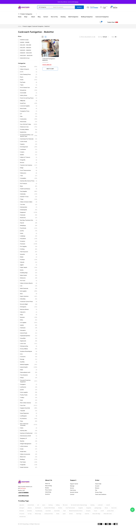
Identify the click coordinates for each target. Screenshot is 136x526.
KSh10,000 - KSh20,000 (26, 55)
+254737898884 (23, 492)
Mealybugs (28, 225)
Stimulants (28, 330)
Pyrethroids (28, 228)
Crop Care (28, 405)
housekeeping (38, 510)
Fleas (28, 421)
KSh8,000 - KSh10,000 (26, 53)
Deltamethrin (28, 207)
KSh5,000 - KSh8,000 (25, 50)
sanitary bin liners (48, 513)
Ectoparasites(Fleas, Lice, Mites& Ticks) (28, 135)
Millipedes (28, 100)
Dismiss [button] (76, 2)
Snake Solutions (28, 467)
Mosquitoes (28, 90)
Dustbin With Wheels (49, 507)
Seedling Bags (28, 272)
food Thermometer (70, 507)
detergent (21, 507)
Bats (28, 293)
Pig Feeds (28, 82)
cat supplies (28, 322)
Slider (28, 369)
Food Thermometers (28, 170)
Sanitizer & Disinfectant (28, 433)
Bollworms (28, 278)
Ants (28, 354)
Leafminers (28, 149)
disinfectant (38, 507)
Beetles (28, 441)
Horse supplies (28, 392)
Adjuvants (28, 312)
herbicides (29, 510)
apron (43, 505)
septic (64, 513)
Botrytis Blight (28, 304)
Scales (28, 449)
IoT (28, 113)
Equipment (28, 212)
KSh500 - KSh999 (24, 42)
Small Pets (28, 103)
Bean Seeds (28, 108)
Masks (28, 257)
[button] (50, 69)
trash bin (87, 513)
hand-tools (114, 507)
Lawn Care (28, 343)
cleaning (92, 505)
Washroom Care (28, 127)
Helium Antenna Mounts (28, 283)
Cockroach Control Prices (28, 301)
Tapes (28, 85)
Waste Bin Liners (108, 513)
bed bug (51, 505)
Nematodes (28, 121)
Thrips (28, 199)
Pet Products (28, 183)
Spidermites (28, 132)
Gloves (106, 507)
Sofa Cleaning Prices (28, 74)
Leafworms (28, 387)
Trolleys (28, 397)
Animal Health (28, 367)
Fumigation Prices (28, 111)
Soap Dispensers (28, 413)
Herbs (28, 428)
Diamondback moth (28, 372)
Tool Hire (28, 204)
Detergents (28, 306)
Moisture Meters (28, 309)
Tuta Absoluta (28, 375)
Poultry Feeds (28, 395)
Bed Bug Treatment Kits (28, 220)
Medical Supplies (28, 364)
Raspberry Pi (28, 438)
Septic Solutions (28, 296)
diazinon (30, 507)
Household (28, 238)
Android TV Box (28, 196)
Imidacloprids (28, 209)
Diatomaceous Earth (28, 435)
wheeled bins (22, 516)
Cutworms (28, 356)
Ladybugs (28, 236)
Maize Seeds (28, 275)
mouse (95, 510)
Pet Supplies (28, 246)
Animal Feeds (28, 333)
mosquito (88, 510)
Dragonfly (28, 160)
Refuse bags (38, 513)
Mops (28, 314)
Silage (28, 167)
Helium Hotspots (28, 69)
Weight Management (28, 443)
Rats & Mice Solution (28, 402)
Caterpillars (28, 178)
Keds (28, 400)
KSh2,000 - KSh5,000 (25, 47)
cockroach (100, 505)
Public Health (28, 267)
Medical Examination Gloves (76, 510)
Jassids (28, 389)
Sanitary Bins (28, 430)
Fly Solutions (28, 418)
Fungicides (28, 464)
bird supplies (28, 291)
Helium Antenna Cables (28, 202)
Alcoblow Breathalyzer (28, 351)
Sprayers (28, 317)
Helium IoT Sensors (28, 157)
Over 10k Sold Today (28, 124)
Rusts (28, 77)
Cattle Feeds (28, 141)
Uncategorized (28, 146)
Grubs (28, 233)
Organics (28, 144)
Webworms (28, 173)
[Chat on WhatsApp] (132, 510)
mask (64, 510)
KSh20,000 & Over (25, 58)
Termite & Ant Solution (28, 165)
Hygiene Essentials (28, 408)
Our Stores (23, 488)
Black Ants (28, 456)
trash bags (78, 513)
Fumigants (28, 384)
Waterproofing (28, 346)
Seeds (28, 79)
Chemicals (28, 215)
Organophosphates (28, 335)
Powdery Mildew (28, 129)
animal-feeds (31, 505)
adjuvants (21, 505)
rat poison (21, 513)
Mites (28, 320)
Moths (28, 270)
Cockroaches (28, 119)
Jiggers (28, 264)
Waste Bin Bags (96, 513)
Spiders (28, 154)
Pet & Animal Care (28, 87)
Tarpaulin (28, 410)
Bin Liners (65, 505)
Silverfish (28, 254)
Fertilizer (28, 259)
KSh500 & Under (24, 39)
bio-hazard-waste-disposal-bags (79, 505)
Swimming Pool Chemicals (28, 139)
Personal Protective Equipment (28, 381)
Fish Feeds (28, 462)
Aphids (28, 325)
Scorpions (28, 241)
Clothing (28, 249)
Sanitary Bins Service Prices (28, 181)
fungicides (88, 507)
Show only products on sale (88, 37)
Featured (28, 243)
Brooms (28, 162)
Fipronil (28, 223)
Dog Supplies (28, 191)
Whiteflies (28, 299)
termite (71, 513)
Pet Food (28, 280)
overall (102, 510)
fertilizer (60, 507)
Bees (28, 186)
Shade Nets (28, 451)
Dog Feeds (28, 66)
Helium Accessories (28, 454)
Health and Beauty (28, 188)
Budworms (28, 217)
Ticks (28, 175)
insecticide (48, 510)
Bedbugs (28, 459)
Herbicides (28, 194)
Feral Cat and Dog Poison (28, 98)
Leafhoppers (28, 416)
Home (19, 26)
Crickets (28, 152)
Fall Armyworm (28, 251)
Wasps (28, 377)
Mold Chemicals (28, 288)
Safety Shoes (28, 95)
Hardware (28, 327)
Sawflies (28, 362)
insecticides (57, 510)
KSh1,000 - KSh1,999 (25, 45)
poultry (28, 230)
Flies (28, 116)
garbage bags (98, 507)
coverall (108, 505)
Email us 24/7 (21, 490)
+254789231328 (23, 495)
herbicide (21, 510)
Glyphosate (28, 341)
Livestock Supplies (28, 106)
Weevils (28, 262)
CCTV (28, 71)
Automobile (28, 92)
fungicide (80, 507)
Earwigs (28, 359)
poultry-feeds (110, 510)
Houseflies (28, 338)
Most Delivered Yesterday (28, 424)
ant (38, 505)
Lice (28, 285)
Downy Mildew (28, 348)
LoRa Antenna (28, 446)
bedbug (58, 505)
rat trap (30, 513)
